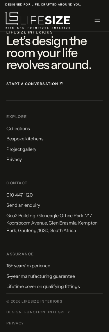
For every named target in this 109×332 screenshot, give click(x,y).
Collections (18, 128)
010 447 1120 (19, 195)
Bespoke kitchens (25, 139)
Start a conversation (34, 83)
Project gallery (21, 149)
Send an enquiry (23, 205)
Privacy (14, 159)
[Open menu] (97, 20)
